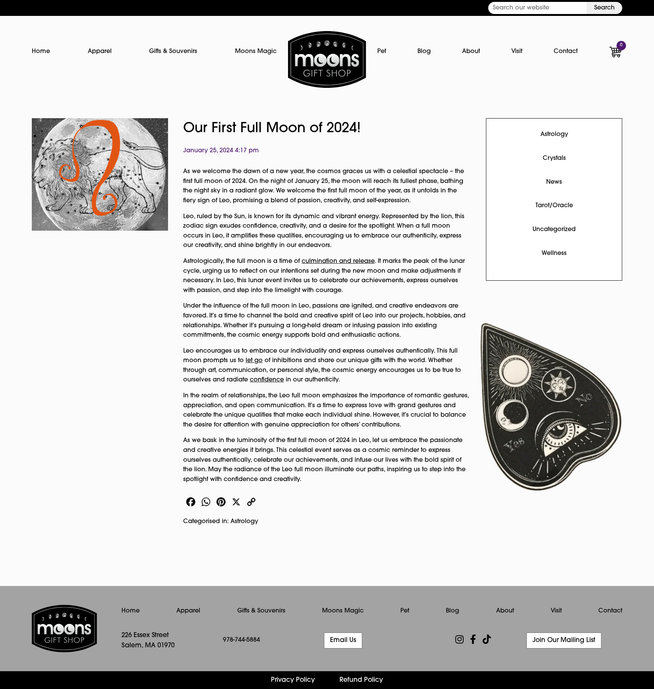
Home (41, 51)
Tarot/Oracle (554, 206)
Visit (516, 51)
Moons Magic (256, 51)
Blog (424, 51)
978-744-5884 (241, 640)
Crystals (554, 158)
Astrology (244, 522)
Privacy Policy (293, 680)
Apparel (100, 51)
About (471, 51)
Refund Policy (361, 680)
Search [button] (604, 8)
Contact (566, 51)
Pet (381, 51)
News (554, 182)
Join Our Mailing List (564, 640)
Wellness (554, 253)
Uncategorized (554, 230)
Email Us (343, 640)
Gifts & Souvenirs (173, 51)
